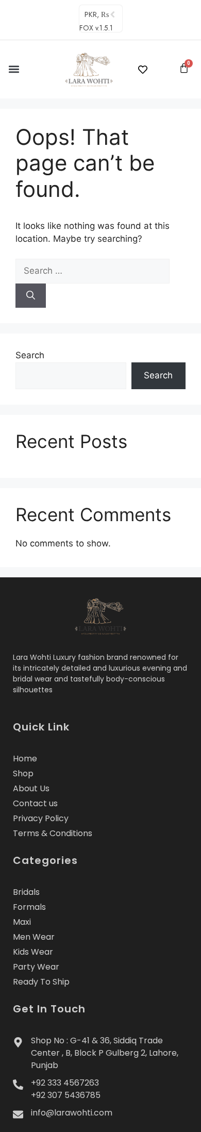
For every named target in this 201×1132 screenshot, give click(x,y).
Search (29, 355)
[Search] (30, 296)
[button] (13, 69)
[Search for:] (92, 270)
